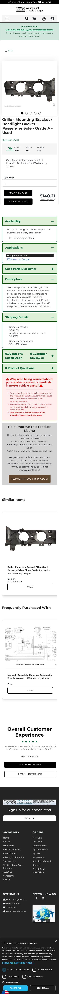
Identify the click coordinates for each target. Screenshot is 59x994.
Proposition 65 (20, 396)
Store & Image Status (16, 899)
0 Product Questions (19, 368)
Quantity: (9, 177)
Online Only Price (47, 200)
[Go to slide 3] (31, 113)
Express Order (39, 846)
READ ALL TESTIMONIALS (30, 774)
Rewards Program (11, 849)
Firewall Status (13, 903)
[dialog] (29, 966)
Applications (14, 247)
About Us (7, 872)
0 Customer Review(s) (26, 356)
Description (13, 279)
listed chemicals (28, 407)
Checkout (37, 842)
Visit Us (6, 880)
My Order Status (40, 849)
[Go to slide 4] (35, 113)
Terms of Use (9, 861)
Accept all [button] (15, 988)
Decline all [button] (43, 988)
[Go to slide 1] (22, 113)
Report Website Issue (15, 911)
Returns (36, 865)
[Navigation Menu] (7, 18)
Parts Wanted (9, 853)
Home (6, 838)
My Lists (36, 853)
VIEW (30, 587)
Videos (6, 842)
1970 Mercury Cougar (18, 259)
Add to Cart (19, 193)
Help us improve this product (29, 478)
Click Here (44, 2)
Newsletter (8, 846)
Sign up (29, 818)
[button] (29, 962)
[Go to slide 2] (26, 113)
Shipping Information (43, 861)
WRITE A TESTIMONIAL (30, 764)
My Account (38, 857)
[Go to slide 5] (39, 113)
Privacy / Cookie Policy (13, 857)
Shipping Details (16, 317)
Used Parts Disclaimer (20, 269)
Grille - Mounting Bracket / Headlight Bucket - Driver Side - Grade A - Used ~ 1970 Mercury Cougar (28, 570)
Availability (13, 221)
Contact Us (8, 876)
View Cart (37, 838)
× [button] (55, 941)
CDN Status (10, 907)
